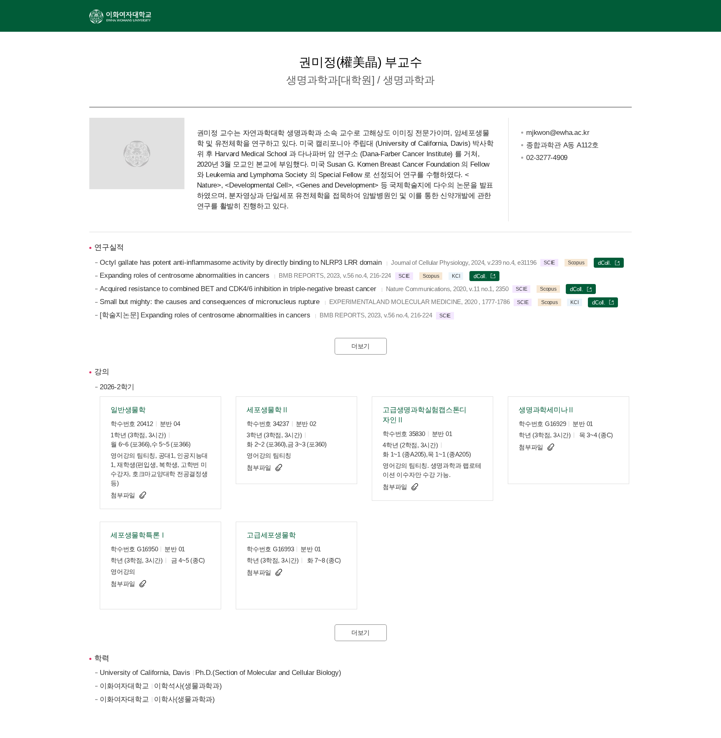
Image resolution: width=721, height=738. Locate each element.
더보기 (360, 346)
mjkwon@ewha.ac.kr (558, 133)
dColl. (604, 263)
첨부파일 (123, 495)
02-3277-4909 (546, 158)
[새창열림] (120, 15)
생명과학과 (409, 80)
